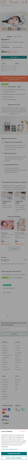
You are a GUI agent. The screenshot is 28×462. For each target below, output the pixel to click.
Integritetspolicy (13, 449)
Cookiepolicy (4, 449)
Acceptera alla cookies (14, 453)
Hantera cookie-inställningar (14, 458)
